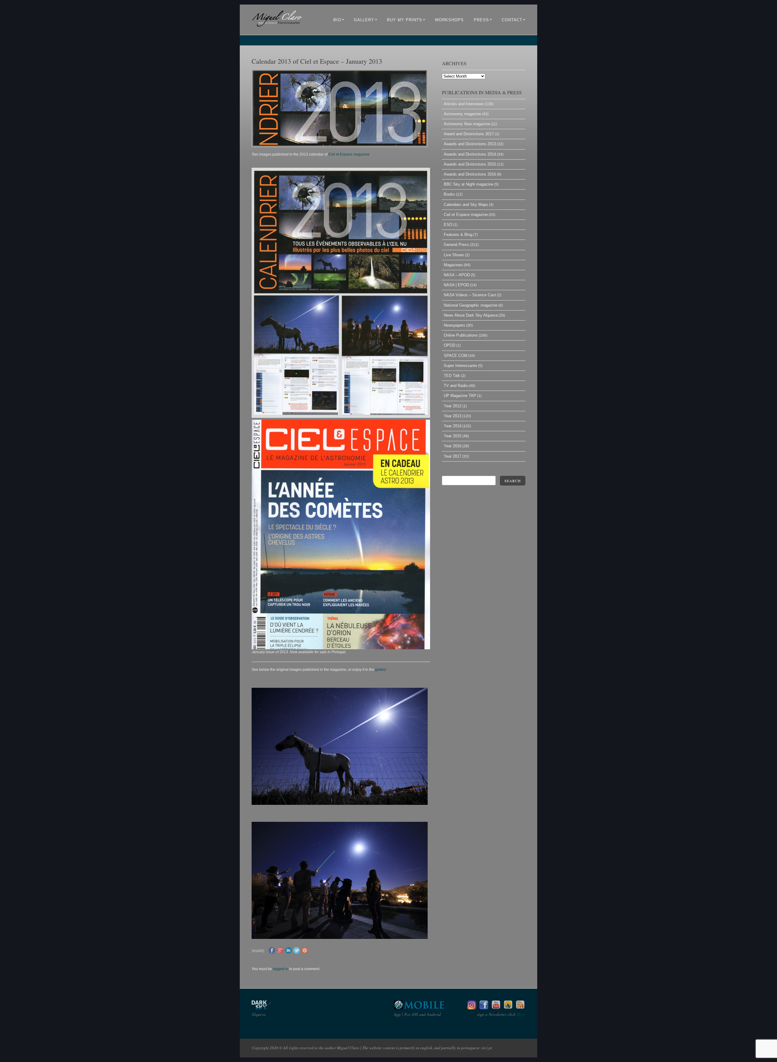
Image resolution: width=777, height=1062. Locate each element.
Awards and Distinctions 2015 (470, 164)
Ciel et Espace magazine (349, 154)
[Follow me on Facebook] (483, 1008)
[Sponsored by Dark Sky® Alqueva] (277, 1008)
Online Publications (461, 335)
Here (520, 1014)
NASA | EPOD (456, 285)
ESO (448, 224)
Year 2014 (452, 426)
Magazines (453, 265)
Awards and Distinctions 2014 (470, 154)
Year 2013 (452, 416)
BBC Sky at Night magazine (468, 184)
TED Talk (452, 375)
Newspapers (454, 325)
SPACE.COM (455, 355)
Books (449, 194)
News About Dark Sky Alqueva (470, 315)
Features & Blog (458, 234)
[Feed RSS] (520, 1008)
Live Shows (454, 255)
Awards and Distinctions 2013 (470, 144)
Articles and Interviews (464, 104)
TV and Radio (456, 385)
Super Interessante (460, 365)
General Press (456, 244)
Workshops (449, 20)
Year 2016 (452, 446)
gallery (380, 669)
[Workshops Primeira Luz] (508, 1008)
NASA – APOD (457, 275)
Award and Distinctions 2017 (469, 134)
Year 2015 (452, 436)
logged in (280, 969)
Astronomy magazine (462, 114)
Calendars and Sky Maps (466, 204)
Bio (338, 20)
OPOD (449, 345)
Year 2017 (452, 456)
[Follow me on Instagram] (471, 1008)
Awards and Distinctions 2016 (470, 174)
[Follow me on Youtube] (495, 1008)
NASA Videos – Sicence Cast (470, 295)
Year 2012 (452, 406)
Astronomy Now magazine (467, 124)
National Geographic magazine (470, 305)
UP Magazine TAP (460, 395)
